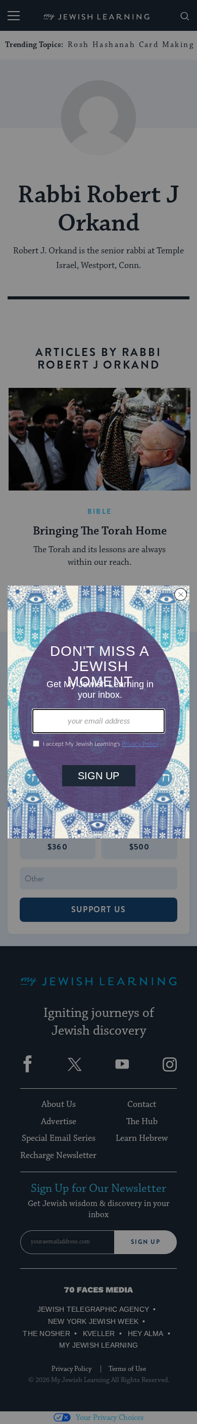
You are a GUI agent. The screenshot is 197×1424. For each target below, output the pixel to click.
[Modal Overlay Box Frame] (98, 712)
